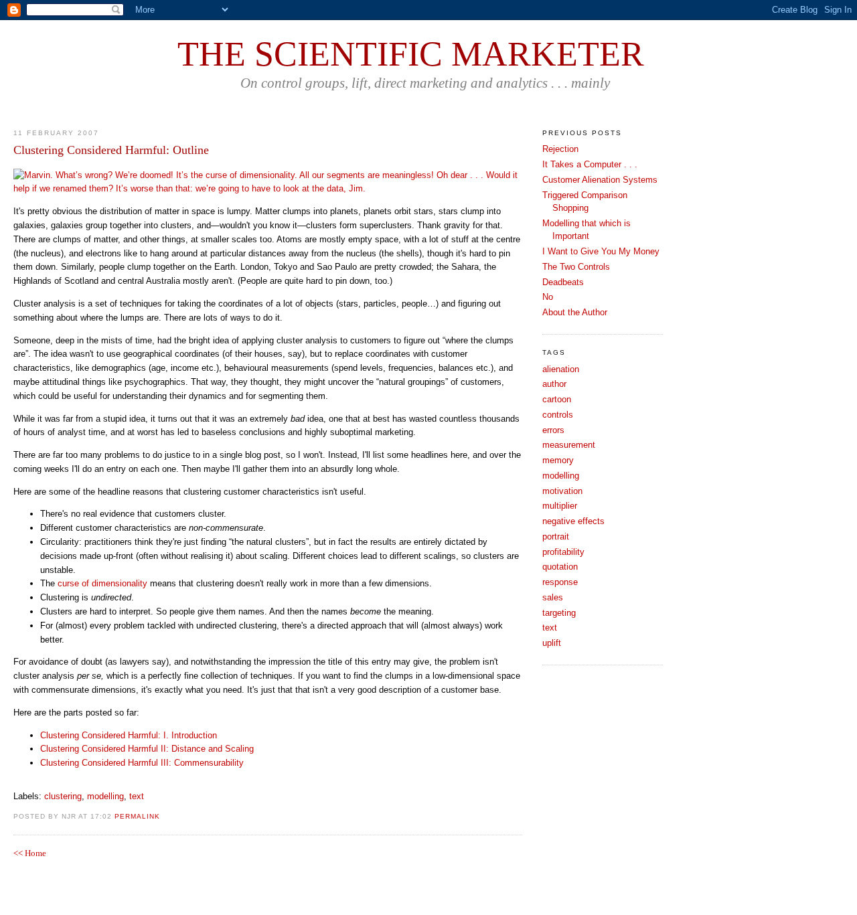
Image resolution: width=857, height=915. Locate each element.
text (136, 796)
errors (553, 430)
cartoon (556, 399)
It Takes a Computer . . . (589, 164)
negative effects (573, 521)
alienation (560, 369)
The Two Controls (576, 267)
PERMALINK (137, 816)
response (560, 582)
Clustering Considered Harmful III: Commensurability (142, 763)
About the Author (574, 312)
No (547, 297)
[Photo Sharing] (267, 188)
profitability (563, 552)
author (554, 384)
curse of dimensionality (102, 583)
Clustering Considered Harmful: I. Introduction (128, 735)
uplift (551, 643)
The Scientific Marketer (410, 54)
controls (557, 415)
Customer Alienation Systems (599, 180)
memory (558, 460)
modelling (105, 796)
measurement (568, 445)
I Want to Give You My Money (600, 251)
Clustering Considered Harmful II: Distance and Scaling (147, 749)
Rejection (560, 149)
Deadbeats (563, 282)
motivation (562, 491)
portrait (555, 536)
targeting (559, 613)
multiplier (559, 506)
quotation (560, 567)
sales (552, 597)
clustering (63, 796)
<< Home (29, 853)
